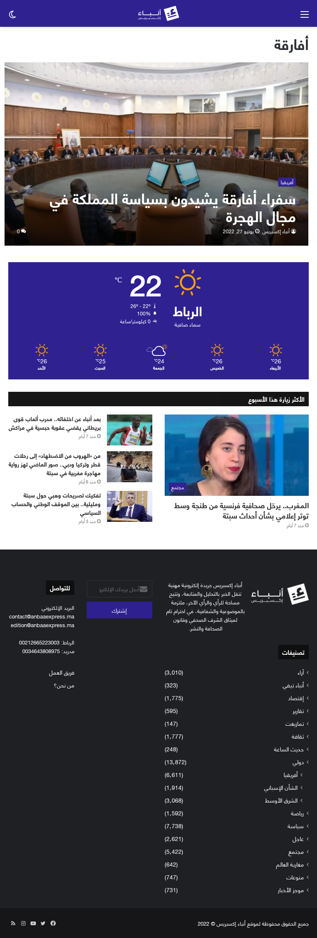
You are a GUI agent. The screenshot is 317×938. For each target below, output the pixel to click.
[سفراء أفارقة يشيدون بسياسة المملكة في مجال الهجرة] (157, 154)
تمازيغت (295, 723)
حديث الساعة (289, 748)
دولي (298, 761)
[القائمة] (304, 16)
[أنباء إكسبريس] (158, 13)
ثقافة (298, 736)
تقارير (298, 710)
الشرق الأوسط (281, 800)
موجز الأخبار (291, 889)
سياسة (296, 825)
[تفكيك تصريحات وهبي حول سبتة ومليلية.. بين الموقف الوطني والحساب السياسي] (129, 506)
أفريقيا (291, 774)
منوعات (295, 876)
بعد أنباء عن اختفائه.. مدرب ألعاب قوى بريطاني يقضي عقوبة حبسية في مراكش (55, 422)
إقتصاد (296, 697)
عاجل (298, 838)
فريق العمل (61, 672)
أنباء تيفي (293, 684)
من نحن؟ (64, 685)
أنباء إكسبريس (276, 231)
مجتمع (296, 851)
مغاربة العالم (290, 864)
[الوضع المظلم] (12, 16)
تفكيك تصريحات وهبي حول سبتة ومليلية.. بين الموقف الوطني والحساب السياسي (56, 503)
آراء (301, 672)
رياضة (297, 812)
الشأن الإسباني (281, 787)
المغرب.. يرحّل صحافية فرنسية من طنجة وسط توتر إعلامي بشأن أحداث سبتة (241, 510)
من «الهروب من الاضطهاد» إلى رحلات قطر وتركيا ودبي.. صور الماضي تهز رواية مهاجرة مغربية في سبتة (55, 464)
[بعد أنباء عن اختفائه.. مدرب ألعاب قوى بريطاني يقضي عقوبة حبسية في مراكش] (129, 430)
